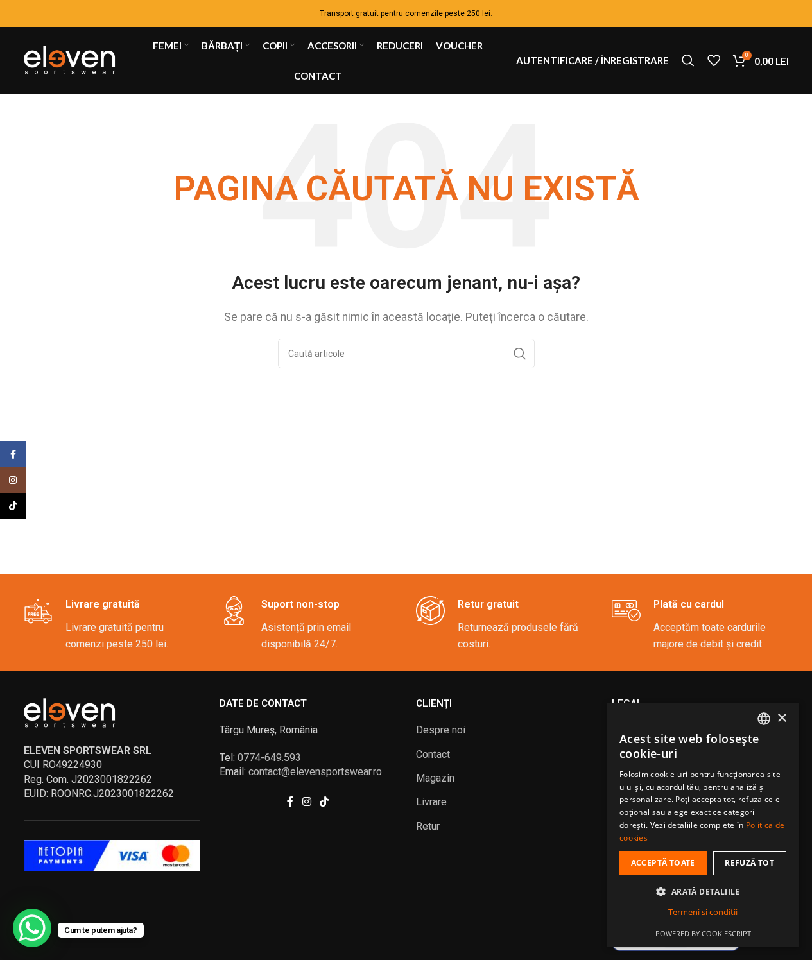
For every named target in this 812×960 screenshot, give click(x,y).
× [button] (781, 718)
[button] (702, 891)
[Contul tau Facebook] (290, 802)
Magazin (435, 778)
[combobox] (763, 718)
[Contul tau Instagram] (306, 802)
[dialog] (703, 825)
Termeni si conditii (703, 912)
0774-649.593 (269, 757)
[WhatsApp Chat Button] (32, 928)
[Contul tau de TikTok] (324, 802)
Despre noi (440, 730)
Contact (433, 754)
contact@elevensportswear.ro (315, 772)
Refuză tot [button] (749, 862)
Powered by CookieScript (703, 933)
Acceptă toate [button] (663, 862)
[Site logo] (72, 59)
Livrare (431, 802)
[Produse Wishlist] (714, 60)
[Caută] (688, 60)
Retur (428, 826)
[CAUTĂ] (520, 353)
